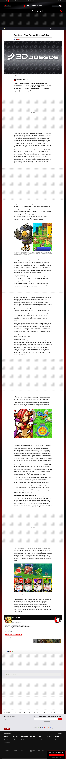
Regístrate (57, 5)
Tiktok (53, 728)
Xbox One (15, 721)
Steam (43, 28)
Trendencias (48, 738)
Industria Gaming (7, 721)
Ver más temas (7, 728)
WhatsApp (38, 728)
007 (19, 28)
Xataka (5, 738)
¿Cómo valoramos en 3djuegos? (11, 645)
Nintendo (46, 28)
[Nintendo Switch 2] (40, 11)
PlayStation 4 (26, 721)
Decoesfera (48, 739)
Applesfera (6, 741)
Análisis (6, 11)
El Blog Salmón (57, 738)
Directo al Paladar (32, 738)
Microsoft (15, 723)
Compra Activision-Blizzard (27, 726)
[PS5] (35, 11)
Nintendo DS (36, 651)
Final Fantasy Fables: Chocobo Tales (27, 651)
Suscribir (59, 718)
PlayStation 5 (6, 719)
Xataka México (6, 750)
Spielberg (38, 28)
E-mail (19, 39)
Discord (51, 728)
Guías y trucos (11, 11)
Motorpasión (40, 738)
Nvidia (16, 28)
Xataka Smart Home (7, 742)
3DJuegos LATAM (15, 750)
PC (24, 719)
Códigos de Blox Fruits (54, 712)
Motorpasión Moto (41, 739)
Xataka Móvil (6, 739)
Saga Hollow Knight (7, 723)
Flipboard (18, 39)
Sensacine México (24, 750)
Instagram (46, 728)
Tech (25, 11)
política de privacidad (47, 721)
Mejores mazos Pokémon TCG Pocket (34, 712)
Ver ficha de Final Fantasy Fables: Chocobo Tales (47, 640)
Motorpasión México (41, 750)
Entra (54, 5)
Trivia (17, 11)
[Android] (43, 11)
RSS (48, 728)
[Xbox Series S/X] (37, 11)
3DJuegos (33, 5)
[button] (22, 79)
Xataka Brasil (6, 751)
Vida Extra (14, 739)
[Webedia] (7, 733)
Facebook (14, 39)
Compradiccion (49, 741)
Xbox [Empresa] (26, 723)
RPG (13, 28)
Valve (27, 28)
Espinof (22, 739)
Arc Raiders (23, 28)
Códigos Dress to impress (45, 712)
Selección (21, 11)
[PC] (32, 11)
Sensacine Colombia (24, 751)
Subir (59, 733)
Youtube (44, 728)
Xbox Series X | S (17, 719)
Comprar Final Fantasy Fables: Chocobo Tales (13, 634)
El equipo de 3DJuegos (17, 622)
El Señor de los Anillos (32, 28)
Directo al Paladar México (32, 751)
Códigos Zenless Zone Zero (23, 712)
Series (28, 11)
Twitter (16, 39)
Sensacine (22, 738)
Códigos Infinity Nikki (14, 712)
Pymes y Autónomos (58, 739)
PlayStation (51, 28)
